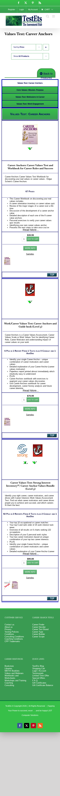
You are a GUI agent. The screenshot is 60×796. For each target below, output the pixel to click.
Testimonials (38, 673)
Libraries (8, 668)
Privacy (8, 629)
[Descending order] (46, 47)
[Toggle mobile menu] (53, 16)
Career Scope (38, 636)
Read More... (31, 229)
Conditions (9, 634)
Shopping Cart (38, 668)
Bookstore (9, 666)
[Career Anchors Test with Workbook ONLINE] (7, 418)
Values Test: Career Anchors (30, 83)
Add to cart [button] (32, 239)
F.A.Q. (35, 680)
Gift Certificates (39, 683)
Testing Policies (12, 632)
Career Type (37, 632)
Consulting (9, 685)
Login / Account (39, 671)
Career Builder (38, 634)
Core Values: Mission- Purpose (30, 90)
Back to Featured (47, 75)
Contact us (9, 624)
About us (9, 627)
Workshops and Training (15, 680)
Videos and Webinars (14, 673)
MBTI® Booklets (12, 671)
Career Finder (38, 624)
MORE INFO (30, 248)
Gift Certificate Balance (42, 685)
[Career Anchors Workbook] (7, 258)
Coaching (9, 683)
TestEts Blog (38, 666)
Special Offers (38, 678)
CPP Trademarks (12, 641)
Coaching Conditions (14, 639)
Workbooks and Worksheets (11, 676)
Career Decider (39, 627)
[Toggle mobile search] (47, 16)
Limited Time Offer (40, 675)
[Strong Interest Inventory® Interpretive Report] (7, 582)
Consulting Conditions (14, 636)
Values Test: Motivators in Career (30, 97)
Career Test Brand (40, 629)
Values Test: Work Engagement (30, 104)
